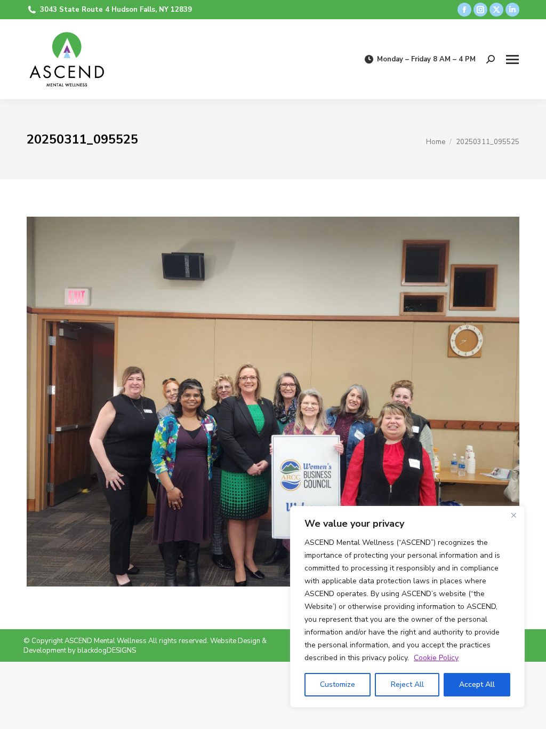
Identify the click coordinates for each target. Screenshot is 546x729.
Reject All (407, 684)
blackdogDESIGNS (106, 650)
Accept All (477, 684)
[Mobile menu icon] (512, 59)
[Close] (513, 515)
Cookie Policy (436, 658)
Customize (337, 684)
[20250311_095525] (273, 402)
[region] (407, 607)
